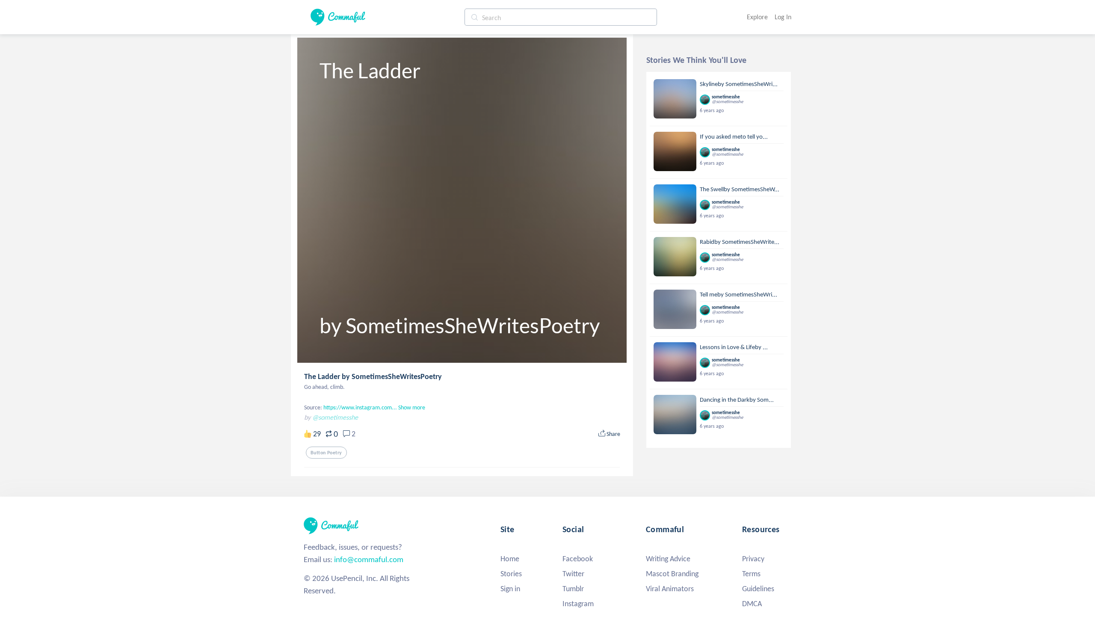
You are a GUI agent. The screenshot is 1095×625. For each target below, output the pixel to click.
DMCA (752, 603)
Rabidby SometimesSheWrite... (739, 242)
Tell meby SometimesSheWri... (738, 294)
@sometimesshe (335, 417)
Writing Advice (668, 558)
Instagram (578, 603)
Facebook (577, 558)
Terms (751, 573)
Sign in (510, 588)
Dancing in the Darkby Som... (737, 399)
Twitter (573, 573)
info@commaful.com (368, 559)
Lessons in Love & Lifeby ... (734, 347)
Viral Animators (670, 588)
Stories (511, 573)
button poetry (326, 453)
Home (509, 558)
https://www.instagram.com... (360, 407)
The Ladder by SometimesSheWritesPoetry (373, 376)
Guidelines (758, 588)
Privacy (753, 558)
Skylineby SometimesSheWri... (739, 84)
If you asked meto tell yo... (734, 136)
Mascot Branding (672, 573)
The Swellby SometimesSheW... (739, 189)
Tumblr (573, 588)
